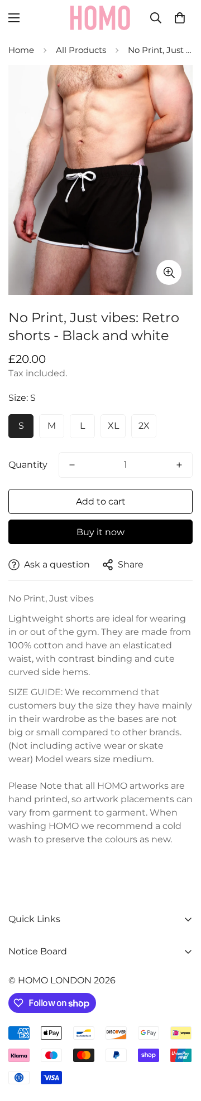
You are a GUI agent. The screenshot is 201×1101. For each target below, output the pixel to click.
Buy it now (100, 532)
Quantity (27, 464)
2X (144, 425)
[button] (180, 18)
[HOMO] (100, 18)
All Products (81, 50)
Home (21, 50)
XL (113, 425)
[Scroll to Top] (181, 1042)
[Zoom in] (168, 272)
